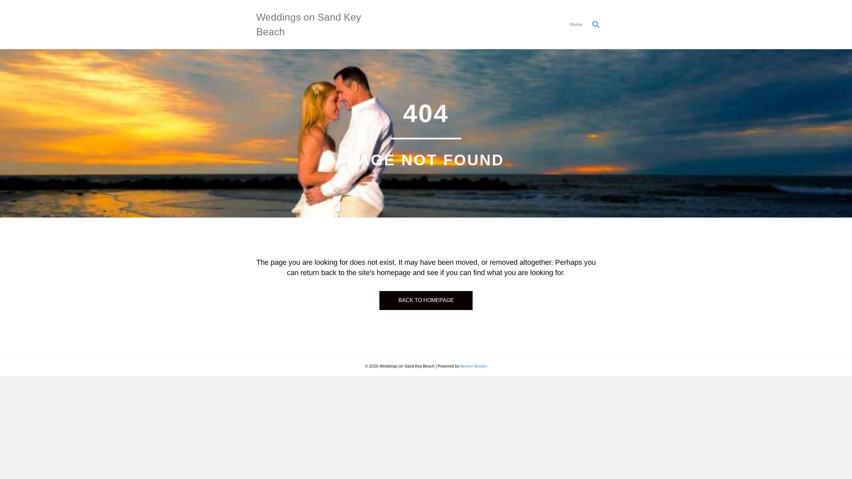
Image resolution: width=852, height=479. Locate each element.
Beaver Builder (473, 366)
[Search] (591, 24)
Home (576, 24)
